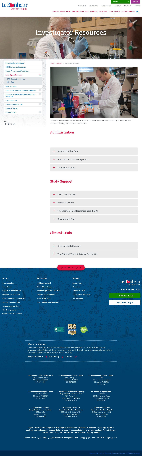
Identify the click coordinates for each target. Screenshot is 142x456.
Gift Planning (78, 298)
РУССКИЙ (101, 438)
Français (57, 438)
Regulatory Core (11, 101)
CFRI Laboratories (66, 194)
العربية (39, 438)
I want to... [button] (116, 1)
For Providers (93, 6)
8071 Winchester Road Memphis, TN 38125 (101, 397)
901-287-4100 (40, 398)
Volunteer (76, 287)
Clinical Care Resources (46, 287)
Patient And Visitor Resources (13, 298)
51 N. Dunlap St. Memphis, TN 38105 (71, 379)
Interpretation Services (10, 306)
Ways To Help (114, 12)
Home (52, 63)
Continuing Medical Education (49, 291)
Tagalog (109, 438)
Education (127, 6)
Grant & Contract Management (73, 159)
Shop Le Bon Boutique (81, 295)
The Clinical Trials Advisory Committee (77, 254)
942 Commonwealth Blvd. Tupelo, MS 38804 (101, 413)
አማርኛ (33, 438)
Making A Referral (44, 283)
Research (118, 6)
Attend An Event (79, 291)
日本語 (82, 438)
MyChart (135, 1)
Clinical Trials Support (69, 246)
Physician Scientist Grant (15, 63)
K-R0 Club (10, 82)
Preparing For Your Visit (11, 295)
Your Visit (103, 12)
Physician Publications (46, 295)
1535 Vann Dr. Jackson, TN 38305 (40, 413)
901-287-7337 (101, 384)
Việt (115, 438)
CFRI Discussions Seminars (16, 67)
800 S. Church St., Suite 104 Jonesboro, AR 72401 (71, 413)
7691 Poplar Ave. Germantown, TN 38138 (71, 397)
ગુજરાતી (71, 438)
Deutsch (64, 438)
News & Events (106, 6)
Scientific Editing (66, 167)
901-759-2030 (102, 400)
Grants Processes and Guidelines (17, 71)
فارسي (50, 438)
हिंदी (76, 438)
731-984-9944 (40, 416)
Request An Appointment (11, 291)
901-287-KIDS (126, 295)
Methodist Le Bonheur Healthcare (42, 353)
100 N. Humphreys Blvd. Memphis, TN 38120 (101, 381)
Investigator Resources (14, 75)
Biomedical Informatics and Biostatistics (21, 90)
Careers (137, 6)
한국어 (87, 438)
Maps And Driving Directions (48, 302)
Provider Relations (44, 298)
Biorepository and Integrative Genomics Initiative (20, 95)
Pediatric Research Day (14, 104)
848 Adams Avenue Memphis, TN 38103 (40, 379)
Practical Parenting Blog (11, 302)
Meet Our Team (11, 87)
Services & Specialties (61, 12)
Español (27, 438)
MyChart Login (125, 302)
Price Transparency (9, 310)
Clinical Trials (11, 112)
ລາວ (93, 438)
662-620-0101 (101, 416)
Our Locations (91, 12)
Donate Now (77, 283)
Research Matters (12, 108)
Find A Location (8, 283)
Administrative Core (67, 151)
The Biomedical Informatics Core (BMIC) (77, 210)
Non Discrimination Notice (12, 314)
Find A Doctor (78, 12)
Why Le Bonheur (128, 12)
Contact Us (82, 6)
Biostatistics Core (66, 219)
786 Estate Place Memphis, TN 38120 (40, 395)
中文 (44, 438)
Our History (54, 357)
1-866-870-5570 (71, 400)
